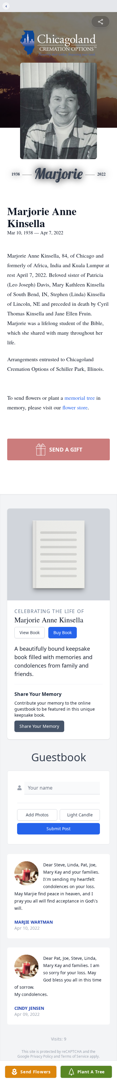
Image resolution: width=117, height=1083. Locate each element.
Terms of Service (75, 1056)
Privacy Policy (41, 1056)
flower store (75, 407)
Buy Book (62, 632)
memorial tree (79, 397)
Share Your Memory (39, 726)
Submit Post (58, 828)
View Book (30, 632)
